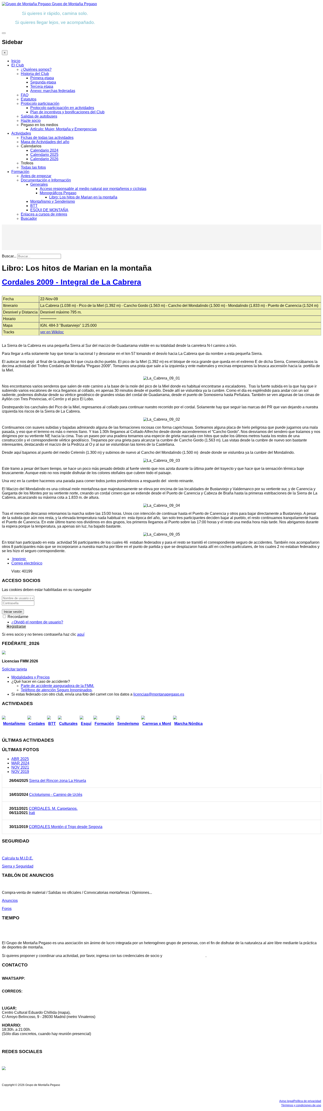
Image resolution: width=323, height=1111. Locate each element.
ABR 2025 (20, 759)
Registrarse (16, 626)
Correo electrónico (26, 563)
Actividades (21, 133)
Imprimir (19, 559)
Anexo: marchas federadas (52, 91)
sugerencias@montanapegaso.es (30, 1000)
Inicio (15, 61)
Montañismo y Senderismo (52, 201)
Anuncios (10, 901)
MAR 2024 (20, 763)
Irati (32, 813)
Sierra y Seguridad (17, 866)
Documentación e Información (46, 180)
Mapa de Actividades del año (45, 142)
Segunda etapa (43, 82)
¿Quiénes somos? (36, 69)
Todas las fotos (33, 167)
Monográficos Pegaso (58, 193)
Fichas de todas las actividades (47, 138)
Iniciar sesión (13, 611)
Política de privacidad (307, 1101)
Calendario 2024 (44, 150)
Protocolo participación (40, 103)
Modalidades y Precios (30, 677)
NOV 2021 (20, 767)
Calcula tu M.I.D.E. (17, 858)
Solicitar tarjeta (14, 669)
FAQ (24, 95)
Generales (39, 184)
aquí (80, 634)
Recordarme (17, 617)
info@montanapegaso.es (23, 995)
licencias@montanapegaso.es (158, 694)
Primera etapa (42, 78)
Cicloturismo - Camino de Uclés (55, 795)
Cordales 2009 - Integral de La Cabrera (71, 282)
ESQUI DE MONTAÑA (49, 210)
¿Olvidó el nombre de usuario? (37, 622)
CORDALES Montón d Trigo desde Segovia (65, 827)
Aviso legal (286, 1101)
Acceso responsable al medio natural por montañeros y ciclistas (93, 189)
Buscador (29, 218)
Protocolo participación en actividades (62, 108)
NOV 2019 (20, 772)
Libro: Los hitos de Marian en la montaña (83, 197)
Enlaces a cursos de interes (44, 214)
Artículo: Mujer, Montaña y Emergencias (63, 129)
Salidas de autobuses (39, 116)
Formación (20, 172)
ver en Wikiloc (52, 332)
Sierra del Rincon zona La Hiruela (57, 781)
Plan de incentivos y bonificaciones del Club (67, 112)
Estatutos (28, 99)
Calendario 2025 (44, 155)
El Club (17, 65)
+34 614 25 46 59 (16, 983)
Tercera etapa (41, 86)
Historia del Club (35, 74)
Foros (7, 909)
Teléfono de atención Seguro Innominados (56, 690)
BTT (34, 206)
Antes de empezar (36, 176)
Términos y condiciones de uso (301, 1105)
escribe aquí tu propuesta (184, 956)
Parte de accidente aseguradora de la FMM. (57, 686)
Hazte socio (31, 121)
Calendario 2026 (44, 159)
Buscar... (9, 256)
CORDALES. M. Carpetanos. (53, 809)
